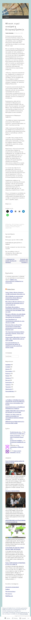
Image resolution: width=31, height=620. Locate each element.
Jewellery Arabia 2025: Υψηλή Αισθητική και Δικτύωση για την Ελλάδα (15, 411)
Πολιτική (7, 380)
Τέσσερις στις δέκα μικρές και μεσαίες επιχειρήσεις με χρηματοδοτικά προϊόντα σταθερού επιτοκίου (14, 417)
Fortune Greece (11, 289)
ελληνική (12, 226)
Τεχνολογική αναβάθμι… (16, 440)
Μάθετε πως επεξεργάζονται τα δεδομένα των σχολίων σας (14, 281)
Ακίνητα (7, 369)
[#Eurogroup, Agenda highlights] (15, 507)
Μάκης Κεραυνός (18, 225)
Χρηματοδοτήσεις (9, 391)
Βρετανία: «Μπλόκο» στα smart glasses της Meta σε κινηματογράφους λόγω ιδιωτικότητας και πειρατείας (15, 315)
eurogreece (8, 364)
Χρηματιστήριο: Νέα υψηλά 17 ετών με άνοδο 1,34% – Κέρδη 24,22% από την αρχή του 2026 (15, 338)
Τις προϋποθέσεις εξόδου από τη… (16, 447)
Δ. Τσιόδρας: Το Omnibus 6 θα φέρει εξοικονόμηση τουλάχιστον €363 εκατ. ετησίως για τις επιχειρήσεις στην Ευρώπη (15, 402)
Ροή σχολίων (8, 593)
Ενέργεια (7, 373)
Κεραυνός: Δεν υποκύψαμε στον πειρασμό (24, 260)
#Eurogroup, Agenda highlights (12, 491)
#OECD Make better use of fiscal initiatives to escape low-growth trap (15, 521)
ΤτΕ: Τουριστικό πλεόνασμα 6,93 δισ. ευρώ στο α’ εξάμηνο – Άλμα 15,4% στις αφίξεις (14, 333)
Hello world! (8, 237)
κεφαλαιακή (8, 227)
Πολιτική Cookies (24, 613)
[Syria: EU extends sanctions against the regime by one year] (15, 474)
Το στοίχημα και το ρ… (16, 432)
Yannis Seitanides (9, 33)
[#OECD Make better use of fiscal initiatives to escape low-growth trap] (15, 537)
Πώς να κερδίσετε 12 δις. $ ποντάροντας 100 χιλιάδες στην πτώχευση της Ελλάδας (13, 253)
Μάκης (11, 225)
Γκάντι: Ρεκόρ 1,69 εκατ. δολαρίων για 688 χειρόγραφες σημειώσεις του (15, 293)
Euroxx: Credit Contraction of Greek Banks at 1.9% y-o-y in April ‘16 (15, 563)
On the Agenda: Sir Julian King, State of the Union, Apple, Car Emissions (14, 548)
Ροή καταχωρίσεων (10, 591)
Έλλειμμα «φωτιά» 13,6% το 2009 (14, 239)
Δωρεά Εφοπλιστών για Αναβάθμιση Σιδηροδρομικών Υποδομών (15, 407)
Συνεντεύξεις (8, 382)
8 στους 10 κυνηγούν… (15, 435)
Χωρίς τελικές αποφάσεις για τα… (15, 451)
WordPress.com (9, 596)
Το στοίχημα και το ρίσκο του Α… (17, 432)
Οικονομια (8, 378)
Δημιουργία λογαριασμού (12, 587)
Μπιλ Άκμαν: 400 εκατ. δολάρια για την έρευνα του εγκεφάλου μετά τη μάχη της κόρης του (14, 303)
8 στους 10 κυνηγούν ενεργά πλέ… (17, 437)
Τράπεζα (7, 226)
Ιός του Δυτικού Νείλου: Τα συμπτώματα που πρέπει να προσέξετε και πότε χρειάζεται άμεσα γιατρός (13, 345)
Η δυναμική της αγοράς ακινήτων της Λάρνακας (10, 260)
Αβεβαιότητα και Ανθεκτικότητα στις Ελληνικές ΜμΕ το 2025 (14, 422)
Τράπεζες (21, 224)
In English (7, 367)
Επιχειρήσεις (8, 371)
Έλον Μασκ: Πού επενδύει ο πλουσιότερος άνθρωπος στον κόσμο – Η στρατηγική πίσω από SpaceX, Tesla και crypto (15, 309)
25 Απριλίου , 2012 (18, 33)
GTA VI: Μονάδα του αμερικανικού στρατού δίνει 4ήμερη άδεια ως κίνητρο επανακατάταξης (14, 297)
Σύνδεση (7, 589)
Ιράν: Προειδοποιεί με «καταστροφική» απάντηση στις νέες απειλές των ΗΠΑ (14, 321)
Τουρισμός (8, 387)
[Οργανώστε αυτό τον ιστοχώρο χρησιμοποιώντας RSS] (6, 289)
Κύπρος (17, 224)
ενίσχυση (17, 226)
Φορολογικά (8, 389)
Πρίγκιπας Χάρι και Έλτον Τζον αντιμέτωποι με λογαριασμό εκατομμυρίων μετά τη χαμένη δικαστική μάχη (13, 327)
